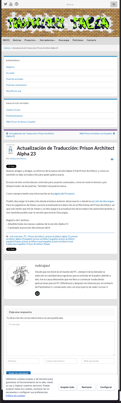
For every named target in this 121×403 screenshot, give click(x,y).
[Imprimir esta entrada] (112, 159)
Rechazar (87, 387)
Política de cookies (15, 395)
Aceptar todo (67, 387)
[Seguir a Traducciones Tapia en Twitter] (5, 3)
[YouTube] (11, 3)
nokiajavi (13, 158)
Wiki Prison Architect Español (20, 121)
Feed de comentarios (16, 85)
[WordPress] (16, 3)
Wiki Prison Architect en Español (96, 133)
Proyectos (30, 40)
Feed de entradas (14, 79)
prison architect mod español (36, 241)
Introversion (16, 236)
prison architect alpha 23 (58, 236)
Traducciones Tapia (60, 24)
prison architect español (45, 239)
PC (25, 236)
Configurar (106, 387)
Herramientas (47, 40)
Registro (10, 67)
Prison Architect (36, 236)
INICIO (6, 40)
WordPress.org (13, 91)
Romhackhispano (14, 115)
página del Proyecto (64, 193)
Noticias (17, 40)
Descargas (64, 40)
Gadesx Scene (13, 109)
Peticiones (78, 40)
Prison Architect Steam (38, 244)
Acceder (10, 73)
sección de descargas (102, 201)
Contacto (91, 40)
